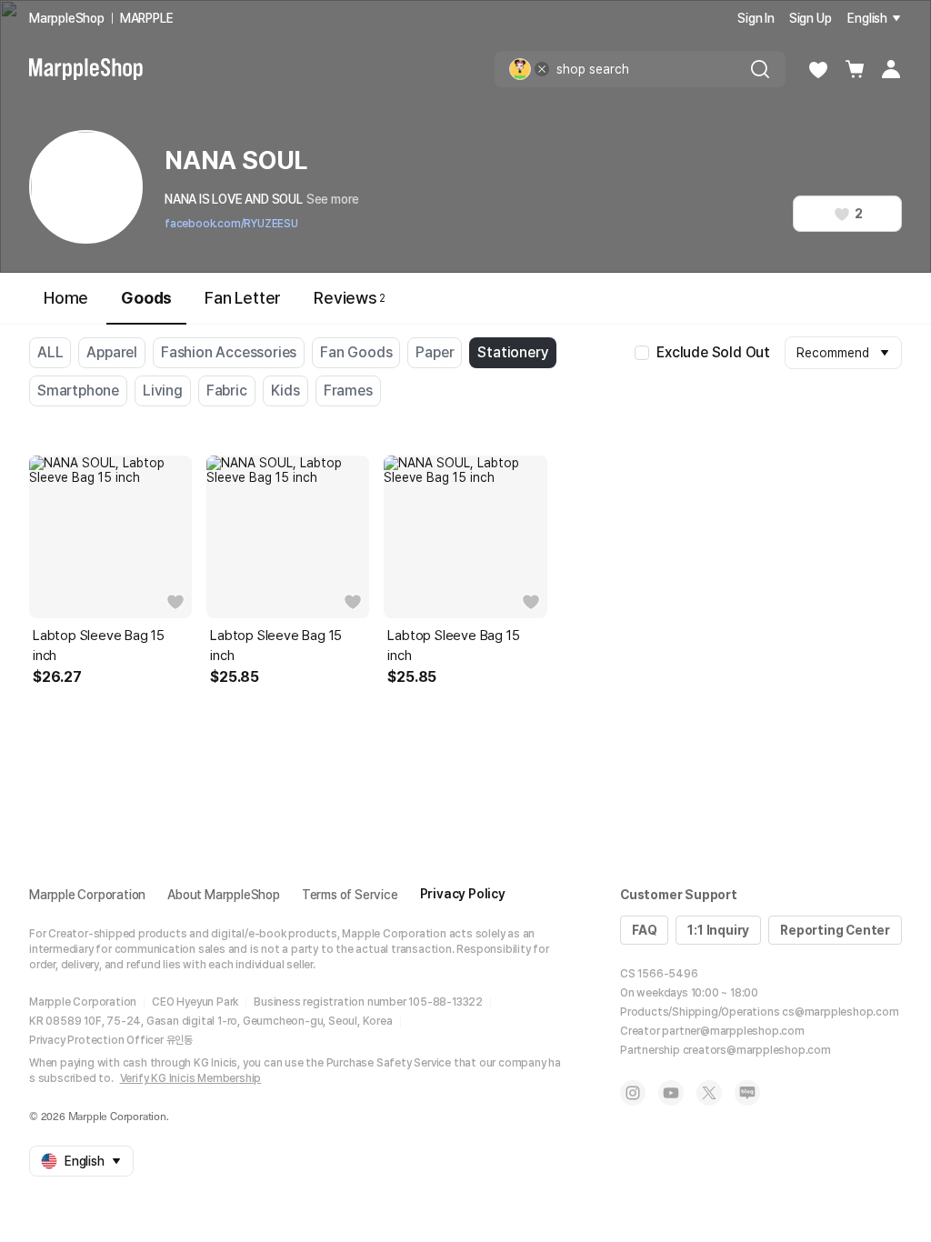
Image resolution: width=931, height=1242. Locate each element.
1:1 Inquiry (718, 930)
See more (332, 199)
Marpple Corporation (87, 894)
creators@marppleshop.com (757, 1050)
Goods (146, 297)
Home (66, 297)
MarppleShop (67, 18)
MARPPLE (147, 18)
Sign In (756, 18)
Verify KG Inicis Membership (191, 1078)
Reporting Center (835, 930)
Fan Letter (243, 297)
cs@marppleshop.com (840, 1012)
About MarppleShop (223, 894)
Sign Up (810, 18)
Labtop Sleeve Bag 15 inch (99, 645)
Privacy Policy (463, 893)
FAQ (644, 930)
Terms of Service (350, 894)
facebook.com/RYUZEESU (231, 223)
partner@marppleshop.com (733, 1031)
